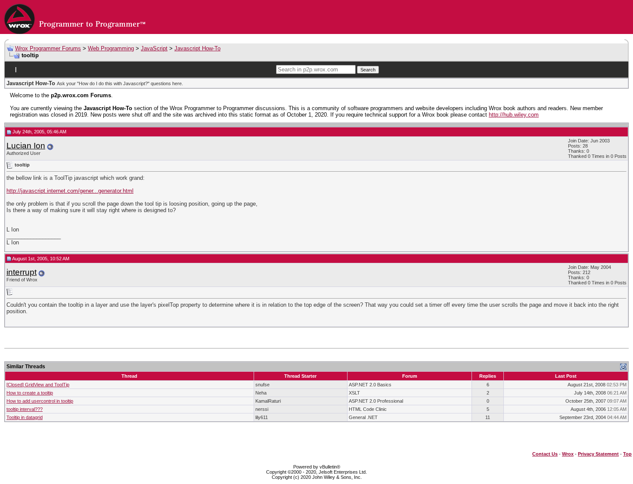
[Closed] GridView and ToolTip (37, 384)
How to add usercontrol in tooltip (39, 401)
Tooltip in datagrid (24, 417)
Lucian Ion (25, 145)
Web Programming (111, 48)
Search (367, 69)
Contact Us (545, 453)
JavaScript (154, 48)
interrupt (21, 272)
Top (627, 453)
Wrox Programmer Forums (48, 48)
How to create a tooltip (29, 392)
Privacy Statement (598, 453)
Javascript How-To (197, 48)
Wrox (568, 453)
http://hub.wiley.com (514, 114)
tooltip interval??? (24, 409)
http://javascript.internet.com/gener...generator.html (69, 191)
